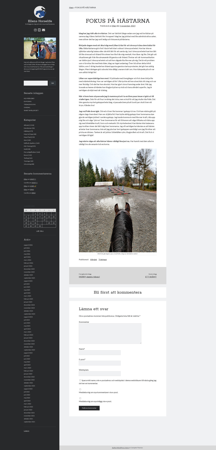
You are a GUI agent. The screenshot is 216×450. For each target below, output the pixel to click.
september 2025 (29, 278)
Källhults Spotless (30, 143)
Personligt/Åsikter (30, 152)
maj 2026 (27, 254)
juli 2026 (27, 248)
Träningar (27, 161)
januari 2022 (28, 410)
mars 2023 (27, 368)
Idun (25, 140)
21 (31, 223)
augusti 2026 (28, 245)
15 (35, 220)
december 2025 (29, 269)
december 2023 (29, 341)
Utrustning (27, 164)
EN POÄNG (28, 101)
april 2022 (27, 401)
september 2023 (29, 350)
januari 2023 (28, 374)
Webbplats (84, 370)
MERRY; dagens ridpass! (89, 276)
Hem (71, 7)
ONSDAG (27, 107)
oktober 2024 (28, 311)
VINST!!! (33, 179)
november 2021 (29, 416)
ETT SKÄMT (151, 276)
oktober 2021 (28, 419)
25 (49, 223)
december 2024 (29, 305)
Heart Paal (27, 137)
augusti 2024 (28, 317)
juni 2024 (27, 323)
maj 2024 (27, 326)
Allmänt (26, 125)
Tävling (26, 158)
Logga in (26, 431)
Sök (52, 83)
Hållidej (26, 131)
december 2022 (29, 377)
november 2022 (29, 380)
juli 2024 (27, 320)
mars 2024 (27, 332)
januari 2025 (28, 302)
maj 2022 (27, 398)
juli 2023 (27, 356)
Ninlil (25, 149)
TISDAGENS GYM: (30, 104)
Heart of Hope (28, 134)
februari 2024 (28, 335)
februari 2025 (28, 299)
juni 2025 (27, 287)
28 (31, 226)
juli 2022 (27, 392)
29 (35, 226)
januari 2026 (28, 266)
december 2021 (29, 413)
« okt (37, 231)
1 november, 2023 (127, 26)
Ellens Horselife (40, 21)
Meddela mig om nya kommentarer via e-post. (98, 392)
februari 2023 (28, 371)
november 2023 (29, 344)
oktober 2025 (28, 275)
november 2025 (29, 272)
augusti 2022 (28, 389)
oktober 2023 (28, 347)
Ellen (25, 179)
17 (44, 220)
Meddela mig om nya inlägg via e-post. (95, 401)
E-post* (82, 359)
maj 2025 (27, 290)
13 (26, 220)
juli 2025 (27, 284)
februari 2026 (28, 263)
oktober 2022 (28, 383)
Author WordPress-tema (120, 448)
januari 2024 (28, 338)
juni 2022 (27, 395)
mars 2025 (27, 296)
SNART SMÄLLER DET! (31, 110)
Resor (26, 155)
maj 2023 (27, 362)
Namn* (82, 349)
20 (26, 223)
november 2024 (29, 308)
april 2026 (27, 257)
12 (53, 216)
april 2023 (27, 365)
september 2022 (29, 386)
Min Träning (28, 146)
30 (40, 226)
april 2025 (27, 293)
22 (35, 223)
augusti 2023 (28, 353)
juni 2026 (27, 251)
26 (53, 223)
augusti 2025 (28, 281)
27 (26, 226)
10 (44, 216)
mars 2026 (27, 260)
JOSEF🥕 (33, 186)
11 (49, 216)
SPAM (32, 189)
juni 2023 (27, 359)
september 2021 (29, 422)
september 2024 (29, 314)
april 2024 (27, 329)
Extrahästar (28, 128)
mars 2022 (27, 404)
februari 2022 (28, 407)
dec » (42, 231)
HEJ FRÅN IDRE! (29, 98)
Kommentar (84, 322)
